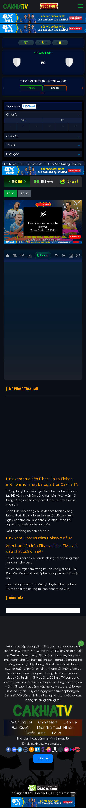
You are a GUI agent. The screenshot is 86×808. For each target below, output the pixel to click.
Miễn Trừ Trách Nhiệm (55, 727)
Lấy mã (43, 758)
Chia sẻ (73, 181)
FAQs (56, 733)
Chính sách (47, 722)
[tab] (17, 181)
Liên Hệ (70, 722)
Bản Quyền (21, 727)
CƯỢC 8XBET (49, 6)
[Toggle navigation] (80, 6)
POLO (10, 193)
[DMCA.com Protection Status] (43, 787)
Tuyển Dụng (35, 733)
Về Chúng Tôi (20, 722)
